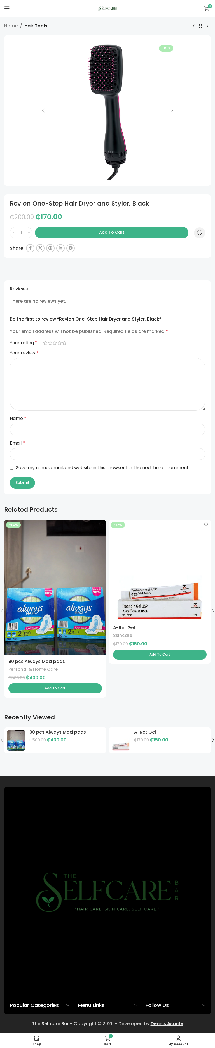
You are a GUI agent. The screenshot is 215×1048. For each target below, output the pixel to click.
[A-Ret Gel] (121, 740)
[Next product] (207, 26)
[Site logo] (108, 8)
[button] (43, 110)
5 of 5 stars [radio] (64, 343)
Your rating (23, 343)
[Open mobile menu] (7, 8)
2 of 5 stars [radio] (50, 343)
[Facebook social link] (30, 248)
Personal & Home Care (33, 669)
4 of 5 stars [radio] (59, 343)
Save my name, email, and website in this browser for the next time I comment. (103, 467)
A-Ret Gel (124, 627)
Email (17, 443)
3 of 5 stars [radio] (54, 343)
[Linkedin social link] (60, 248)
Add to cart (111, 232)
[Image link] (107, 890)
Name (18, 418)
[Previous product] (194, 26)
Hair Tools (35, 26)
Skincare (122, 635)
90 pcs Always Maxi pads (36, 661)
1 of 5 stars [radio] (45, 343)
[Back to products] (200, 26)
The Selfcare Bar (50, 1023)
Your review (24, 353)
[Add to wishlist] (199, 233)
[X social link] (40, 248)
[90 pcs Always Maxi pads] (16, 740)
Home (11, 26)
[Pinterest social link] (50, 248)
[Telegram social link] (70, 248)
